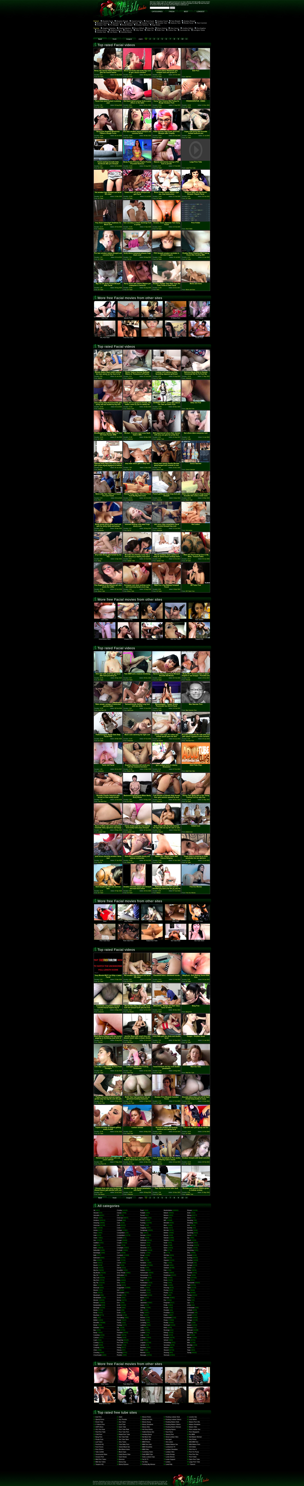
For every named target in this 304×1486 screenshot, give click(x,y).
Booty (95, 1312)
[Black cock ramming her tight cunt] (137, 733)
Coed (118, 1228)
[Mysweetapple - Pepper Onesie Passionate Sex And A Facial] (166, 702)
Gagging (143, 1228)
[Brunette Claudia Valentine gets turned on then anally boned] (108, 794)
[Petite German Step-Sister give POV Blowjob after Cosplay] (166, 130)
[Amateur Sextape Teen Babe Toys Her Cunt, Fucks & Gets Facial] (166, 282)
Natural (166, 1238)
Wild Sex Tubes (176, 639)
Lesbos (168, 1462)
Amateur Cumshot (148, 23)
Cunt (118, 1258)
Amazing (96, 1223)
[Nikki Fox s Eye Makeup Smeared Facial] (166, 583)
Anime (95, 1230)
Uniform (189, 1310)
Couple (119, 1243)
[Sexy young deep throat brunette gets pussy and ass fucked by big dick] (108, 401)
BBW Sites (145, 1449)
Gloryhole (143, 1248)
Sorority (189, 1228)
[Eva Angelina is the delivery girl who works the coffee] (108, 583)
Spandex (190, 1230)
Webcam (190, 1330)
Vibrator (189, 1317)
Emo (118, 1302)
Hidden (142, 1270)
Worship (189, 1345)
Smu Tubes (104, 1384)
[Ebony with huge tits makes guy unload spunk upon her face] (166, 733)
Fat (118, 1327)
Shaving (166, 1352)
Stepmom (190, 1243)
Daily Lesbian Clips (148, 1457)
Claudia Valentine (125, 28)
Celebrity (96, 1347)
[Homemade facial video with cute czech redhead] (108, 1156)
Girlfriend (143, 1240)
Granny (142, 1253)
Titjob (189, 1288)
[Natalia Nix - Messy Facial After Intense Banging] (166, 855)
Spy (188, 1238)
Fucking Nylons (171, 1429)
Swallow (189, 1260)
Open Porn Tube (194, 1459)
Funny (142, 1225)
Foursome (143, 1218)
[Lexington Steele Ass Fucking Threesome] (137, 1065)
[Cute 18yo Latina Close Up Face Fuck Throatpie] (108, 1065)
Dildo (118, 1280)
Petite (165, 1285)
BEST (186, 11)
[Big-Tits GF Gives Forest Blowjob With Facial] (108, 282)
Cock (118, 1225)
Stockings (190, 1245)
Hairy (142, 1260)
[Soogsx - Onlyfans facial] (195, 1034)
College (119, 1230)
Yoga (188, 1350)
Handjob (143, 1263)
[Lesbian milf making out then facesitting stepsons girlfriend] (166, 370)
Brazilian (96, 1315)
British (95, 1320)
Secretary (167, 1345)
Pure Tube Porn (128, 941)
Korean (142, 1320)
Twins (189, 1300)
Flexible (119, 1355)
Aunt (94, 1245)
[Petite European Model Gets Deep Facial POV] (108, 733)
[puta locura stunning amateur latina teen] (108, 855)
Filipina (119, 1337)
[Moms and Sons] (195, 282)
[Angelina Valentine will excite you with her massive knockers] (137, 763)
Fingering (120, 1340)
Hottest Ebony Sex (148, 1432)
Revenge (167, 1330)
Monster (166, 1230)
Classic (119, 1213)
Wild (188, 1342)
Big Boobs (96, 1273)
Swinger (189, 1265)
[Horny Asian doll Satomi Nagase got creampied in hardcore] (137, 282)
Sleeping (190, 1220)
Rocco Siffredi (139, 28)
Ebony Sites (146, 1427)
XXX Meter (192, 1447)
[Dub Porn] (195, 69)
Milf (165, 1220)
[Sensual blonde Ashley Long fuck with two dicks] (137, 702)
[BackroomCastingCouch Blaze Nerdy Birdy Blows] (137, 794)
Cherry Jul (128, 30)
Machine (143, 1347)
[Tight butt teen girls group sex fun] (195, 1126)
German (142, 1235)
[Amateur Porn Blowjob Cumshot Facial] (166, 1095)
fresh (114, 39)
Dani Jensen (175, 28)
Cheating (96, 1352)
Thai (188, 1280)
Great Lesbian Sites (172, 1437)
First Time (120, 1342)
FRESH (171, 11)
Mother (166, 1233)
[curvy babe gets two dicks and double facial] (166, 1034)
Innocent (143, 1290)
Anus (95, 1233)
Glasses (142, 1245)
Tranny (189, 1295)
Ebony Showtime (147, 1424)
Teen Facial (150, 21)
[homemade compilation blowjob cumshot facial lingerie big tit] (108, 1004)
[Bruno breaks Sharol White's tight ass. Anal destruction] (166, 191)
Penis (165, 1280)
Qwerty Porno (128, 318)
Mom (165, 1225)
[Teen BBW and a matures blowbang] (137, 672)
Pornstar (166, 1297)
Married (142, 1352)
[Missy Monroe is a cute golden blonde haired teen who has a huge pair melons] (137, 1156)
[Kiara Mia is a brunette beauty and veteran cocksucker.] (137, 855)
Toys (188, 1293)
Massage (143, 1355)
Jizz (141, 1310)
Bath (94, 1255)
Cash (95, 1340)
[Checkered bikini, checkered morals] (166, 974)
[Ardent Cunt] (195, 824)
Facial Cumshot (137, 21)
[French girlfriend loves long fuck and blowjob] (166, 492)
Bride (95, 1317)
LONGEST (201, 11)
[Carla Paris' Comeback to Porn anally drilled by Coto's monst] (166, 1156)
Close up (120, 1218)
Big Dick (96, 1280)
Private (166, 1307)
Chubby (119, 1210)
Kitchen (142, 1317)
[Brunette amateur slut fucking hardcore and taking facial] (166, 1126)
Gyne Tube (199, 921)
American (96, 1225)
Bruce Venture (162, 28)
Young (189, 1352)
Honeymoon (144, 1275)
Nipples (166, 1240)
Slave (189, 1218)
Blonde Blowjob (127, 25)
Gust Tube (175, 921)
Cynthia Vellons (188, 28)
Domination (120, 1293)
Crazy (119, 1245)
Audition (96, 1243)
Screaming (167, 1342)
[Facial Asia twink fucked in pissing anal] (108, 99)
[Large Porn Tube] (195, 160)
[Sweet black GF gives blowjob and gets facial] (137, 191)
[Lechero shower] (137, 1126)
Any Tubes (152, 921)
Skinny (189, 1215)
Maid (141, 1350)
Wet (188, 1335)
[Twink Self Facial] (108, 763)
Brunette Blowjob (122, 21)
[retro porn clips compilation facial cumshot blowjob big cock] (166, 523)
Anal (94, 1228)
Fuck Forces (152, 619)
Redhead (167, 1325)
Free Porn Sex (193, 1454)
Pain (165, 1270)
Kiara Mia (150, 28)
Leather (142, 1332)
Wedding (190, 1332)
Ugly (188, 1302)
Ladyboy (143, 1325)
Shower (189, 1210)
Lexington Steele (199, 30)
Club (118, 1223)
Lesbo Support (170, 1459)
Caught (95, 1345)
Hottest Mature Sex (172, 1444)
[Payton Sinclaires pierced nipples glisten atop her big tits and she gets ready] (108, 1095)
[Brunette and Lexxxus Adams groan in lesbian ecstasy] (195, 1186)
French (142, 1220)
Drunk (119, 1297)
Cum (118, 1253)
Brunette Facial (108, 21)
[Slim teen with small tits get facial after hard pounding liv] (108, 672)
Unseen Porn (128, 639)
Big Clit (95, 1275)
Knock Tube (152, 318)
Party (165, 1278)
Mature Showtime (194, 1424)
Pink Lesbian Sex (194, 1429)
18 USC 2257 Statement (156, 1484)
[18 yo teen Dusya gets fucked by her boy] (108, 553)
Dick (118, 1278)
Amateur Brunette (132, 23)
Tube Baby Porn (128, 1384)
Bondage (96, 1307)
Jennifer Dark (101, 32)
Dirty (118, 1283)
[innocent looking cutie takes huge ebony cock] (137, 523)
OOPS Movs (199, 318)
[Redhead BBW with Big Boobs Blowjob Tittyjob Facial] (195, 191)
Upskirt (189, 1315)
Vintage (189, 1320)
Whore (189, 1337)
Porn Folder (193, 1457)
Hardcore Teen (175, 23)
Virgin (189, 1322)
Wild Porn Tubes (152, 639)
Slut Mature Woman (195, 1437)
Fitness (119, 1350)
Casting (95, 1342)
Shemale (166, 1355)
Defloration (120, 1275)
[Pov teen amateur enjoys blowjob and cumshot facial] (137, 130)
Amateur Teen (102, 25)
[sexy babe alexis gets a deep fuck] (137, 462)
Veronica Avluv (102, 30)
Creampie (120, 1248)
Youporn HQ (199, 639)
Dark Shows (128, 1403)
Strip (188, 1253)
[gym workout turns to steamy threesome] (166, 763)
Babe (95, 1248)
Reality (166, 1322)
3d (94, 1210)
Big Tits (95, 1283)
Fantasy (119, 1325)
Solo (188, 1225)
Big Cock (96, 1278)
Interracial (143, 1295)
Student (189, 1255)
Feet (118, 1330)
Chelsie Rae (172, 30)
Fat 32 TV (145, 1459)
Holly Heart (139, 30)
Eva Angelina (201, 28)
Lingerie (143, 1342)
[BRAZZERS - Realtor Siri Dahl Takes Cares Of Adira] (166, 1004)
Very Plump (192, 1439)
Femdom (120, 1332)
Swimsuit (190, 1263)
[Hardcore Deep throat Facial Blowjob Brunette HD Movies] (166, 672)
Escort (119, 1307)
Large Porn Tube (194, 1462)
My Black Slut (146, 1437)
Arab (95, 1235)
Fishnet (119, 1345)
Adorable (96, 1215)
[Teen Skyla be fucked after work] (166, 1186)
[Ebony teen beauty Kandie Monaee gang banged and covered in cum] (166, 462)
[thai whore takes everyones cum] (195, 431)
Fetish (119, 1335)
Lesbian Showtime (172, 1449)
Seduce (166, 1347)
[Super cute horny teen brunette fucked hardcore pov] (195, 130)
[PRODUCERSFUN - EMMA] (195, 99)
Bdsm (95, 1263)
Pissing (166, 1290)
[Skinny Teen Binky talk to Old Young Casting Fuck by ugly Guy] (195, 794)
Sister (189, 1213)
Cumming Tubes (147, 1452)
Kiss (141, 1315)
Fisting (119, 1347)
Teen (188, 1278)
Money (166, 1228)
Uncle (189, 1305)
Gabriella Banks (126, 32)
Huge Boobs (156, 25)
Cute (118, 1260)
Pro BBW (192, 1434)
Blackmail (96, 1295)
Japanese (143, 1302)
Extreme (119, 1315)
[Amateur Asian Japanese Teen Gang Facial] (166, 221)
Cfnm (95, 1350)
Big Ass (95, 1270)
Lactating (143, 1322)
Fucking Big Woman (148, 1464)
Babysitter (96, 1250)
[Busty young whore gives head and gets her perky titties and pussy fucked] (108, 523)
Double (119, 1295)
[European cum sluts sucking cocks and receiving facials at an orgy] (137, 583)
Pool (165, 1295)
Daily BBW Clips (147, 1454)
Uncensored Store (105, 639)
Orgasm (166, 1260)
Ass (94, 1240)
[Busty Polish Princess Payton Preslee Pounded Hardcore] (137, 160)
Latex (142, 1327)
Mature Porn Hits (194, 1422)
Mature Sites (193, 1427)
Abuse (165, 1484)
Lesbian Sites (170, 1452)
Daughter (120, 1270)
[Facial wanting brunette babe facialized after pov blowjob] (108, 160)
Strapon (189, 1248)
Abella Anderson (116, 30)
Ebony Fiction (146, 1417)
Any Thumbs (128, 921)
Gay (141, 1233)
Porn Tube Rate (105, 941)
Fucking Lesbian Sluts (173, 1417)
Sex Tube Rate (175, 941)
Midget (166, 1218)
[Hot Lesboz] (195, 523)
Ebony (119, 1300)
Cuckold (119, 1250)
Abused (95, 1213)
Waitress (190, 1327)
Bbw (94, 1260)
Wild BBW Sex (193, 1442)
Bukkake (96, 1327)
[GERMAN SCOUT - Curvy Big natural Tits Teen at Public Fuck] (166, 401)
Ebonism (152, 1403)
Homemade (144, 1273)
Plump (166, 1293)
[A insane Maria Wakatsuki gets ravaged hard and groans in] (166, 69)
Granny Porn (170, 1434)
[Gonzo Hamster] (195, 462)
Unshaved (190, 1312)
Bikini (95, 1285)
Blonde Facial (188, 23)
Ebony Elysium (199, 1403)
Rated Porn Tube (151, 941)
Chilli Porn (152, 337)
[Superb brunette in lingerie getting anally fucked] (108, 1126)
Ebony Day (175, 1403)
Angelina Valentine (109, 28)
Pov (165, 1300)
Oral (165, 1258)
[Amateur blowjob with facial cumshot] (195, 1156)
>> (186, 39)
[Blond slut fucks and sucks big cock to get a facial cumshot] (137, 69)
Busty (95, 1332)
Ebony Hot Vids (147, 1419)
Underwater (191, 1307)
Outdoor (166, 1268)
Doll (118, 1290)
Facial (119, 1320)
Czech (119, 1263)
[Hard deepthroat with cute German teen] (108, 885)
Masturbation (168, 1210)
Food (142, 1210)
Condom (119, 1238)
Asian (95, 1238)
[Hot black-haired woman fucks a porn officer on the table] (137, 99)
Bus (94, 1330)
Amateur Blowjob (189, 21)
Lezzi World (193, 1419)
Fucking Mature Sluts (172, 1422)
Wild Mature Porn (194, 1444)
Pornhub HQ (128, 619)
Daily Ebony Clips (104, 1403)
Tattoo (189, 1270)
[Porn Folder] (195, 221)
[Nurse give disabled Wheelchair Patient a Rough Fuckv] (108, 130)
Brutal (95, 1325)
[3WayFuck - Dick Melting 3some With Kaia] (195, 974)
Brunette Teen (162, 23)
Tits (188, 1290)
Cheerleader (97, 1355)
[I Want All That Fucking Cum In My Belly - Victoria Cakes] (195, 553)
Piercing (166, 1288)
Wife (188, 1340)
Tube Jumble (199, 619)
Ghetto (142, 1238)
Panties (166, 1273)
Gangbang (143, 1230)
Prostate (166, 1310)
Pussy (166, 1320)
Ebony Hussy (146, 1422)
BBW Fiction (146, 1442)
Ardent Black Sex (151, 1384)
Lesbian (142, 1337)
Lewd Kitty (169, 1464)
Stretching (190, 1250)
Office (165, 1250)
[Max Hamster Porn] (195, 702)
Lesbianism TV (170, 1447)
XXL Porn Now (104, 337)
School (166, 1340)
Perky (165, 1283)
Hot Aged (169, 1439)
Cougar (119, 1240)
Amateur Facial (162, 21)
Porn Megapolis (194, 1432)
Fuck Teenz (169, 1432)
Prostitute (167, 1312)
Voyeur (189, 1325)
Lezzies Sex (193, 1417)
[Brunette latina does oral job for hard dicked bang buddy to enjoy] (195, 1095)
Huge (142, 1280)
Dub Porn (105, 318)
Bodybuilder (97, 1305)
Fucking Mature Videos (173, 1424)
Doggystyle (120, 1288)
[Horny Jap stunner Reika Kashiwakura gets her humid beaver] (108, 69)
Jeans (142, 1305)
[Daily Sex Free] (195, 401)
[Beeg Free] (195, 1004)
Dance (119, 1268)
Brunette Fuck (118, 23)
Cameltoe (96, 1335)
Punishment (167, 1317)
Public (166, 1315)
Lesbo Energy (170, 1454)
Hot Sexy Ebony (147, 1429)
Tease (189, 1275)
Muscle (166, 1235)
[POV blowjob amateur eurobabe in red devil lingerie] (166, 251)
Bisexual (96, 1288)
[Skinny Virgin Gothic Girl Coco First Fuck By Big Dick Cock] (137, 492)
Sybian (189, 1268)
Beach (95, 1265)
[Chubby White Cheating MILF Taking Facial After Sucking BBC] (195, 251)
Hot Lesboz (169, 1442)
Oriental (166, 1265)
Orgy (165, 1263)
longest (129, 39)
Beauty (95, 1268)
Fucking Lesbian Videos (173, 1419)
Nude (165, 1243)
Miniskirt (166, 1223)
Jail (141, 1300)
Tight (188, 1285)
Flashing (119, 1352)
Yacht (189, 1347)
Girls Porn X (193, 1449)
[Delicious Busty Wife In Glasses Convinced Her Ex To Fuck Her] (195, 370)
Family (119, 1322)
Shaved (166, 1350)
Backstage (96, 1253)
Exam (119, 1310)
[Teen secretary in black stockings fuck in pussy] (137, 221)
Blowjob (96, 1302)
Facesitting (120, 1317)
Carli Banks (113, 32)
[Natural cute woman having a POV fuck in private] (166, 160)
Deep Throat (121, 1273)
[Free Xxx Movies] (195, 885)
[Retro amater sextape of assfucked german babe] (108, 702)
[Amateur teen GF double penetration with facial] (137, 1186)
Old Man (166, 1255)
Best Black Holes (175, 1384)
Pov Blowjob (114, 25)
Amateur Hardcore (142, 25)
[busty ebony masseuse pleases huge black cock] (137, 251)
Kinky (142, 1312)
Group (142, 1255)
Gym (141, 1258)
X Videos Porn (175, 318)
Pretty (165, 1305)
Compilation (121, 1235)
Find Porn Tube (128, 337)
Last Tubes (104, 619)
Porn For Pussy (194, 1452)
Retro (165, 1327)
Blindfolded (97, 1297)
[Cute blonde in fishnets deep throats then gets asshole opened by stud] (166, 794)
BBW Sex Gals (147, 1444)
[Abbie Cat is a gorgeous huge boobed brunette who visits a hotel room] (195, 492)
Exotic (119, 1312)
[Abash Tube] (101, 17)
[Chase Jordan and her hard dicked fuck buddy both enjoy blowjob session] (137, 824)
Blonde (95, 1300)
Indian (142, 1288)
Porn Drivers (176, 619)
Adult (104, 921)
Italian (142, 1297)
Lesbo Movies (170, 1457)
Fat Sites (145, 1462)
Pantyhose (167, 1275)
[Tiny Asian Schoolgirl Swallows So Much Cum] (108, 221)
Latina (142, 1330)
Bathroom (96, 1258)
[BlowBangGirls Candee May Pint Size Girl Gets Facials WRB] (108, 431)
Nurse (166, 1245)
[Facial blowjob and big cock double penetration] (166, 1065)
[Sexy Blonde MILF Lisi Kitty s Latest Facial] (108, 974)
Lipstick (142, 1345)
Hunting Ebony (147, 1434)
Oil (164, 1253)
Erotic (119, 1305)
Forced (142, 1215)
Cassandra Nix (185, 30)
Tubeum (192, 1464)
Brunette (96, 1322)
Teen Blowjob (175, 21)
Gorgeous (143, 1250)
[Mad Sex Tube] (195, 1065)
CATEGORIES (157, 11)
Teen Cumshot (202, 23)
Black (95, 1293)
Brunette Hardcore (103, 23)
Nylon (165, 1248)
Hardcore (143, 1265)
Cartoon (96, 1337)
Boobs (95, 1310)
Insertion (143, 1293)
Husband (143, 1285)
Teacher (189, 1273)
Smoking (190, 1223)
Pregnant (167, 1302)
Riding (166, 1332)
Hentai (142, 1268)
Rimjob (166, 1335)
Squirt (189, 1240)
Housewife (143, 1278)
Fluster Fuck (199, 337)
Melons (166, 1215)
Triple (189, 1297)
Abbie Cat (150, 30)
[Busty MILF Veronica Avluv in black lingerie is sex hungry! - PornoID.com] (195, 672)
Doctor (119, 1285)
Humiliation (144, 1283)
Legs (141, 1335)
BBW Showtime (147, 1447)
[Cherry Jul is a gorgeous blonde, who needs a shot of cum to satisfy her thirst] (137, 401)
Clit (118, 1215)
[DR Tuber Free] (195, 583)
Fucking (142, 1223)
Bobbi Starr (161, 30)
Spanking (190, 1233)
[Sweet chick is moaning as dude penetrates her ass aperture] (195, 855)
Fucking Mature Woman (173, 1427)
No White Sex (146, 1439)
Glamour (143, 1243)
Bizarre (95, 1290)
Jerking (142, 1307)
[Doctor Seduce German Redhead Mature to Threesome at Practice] (137, 370)
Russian (166, 1337)
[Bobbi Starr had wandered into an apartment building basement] (137, 1095)
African (95, 1218)
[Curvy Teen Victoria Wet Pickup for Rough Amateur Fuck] (166, 99)
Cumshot (120, 1255)
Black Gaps (199, 1384)
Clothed (119, 1220)
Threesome (190, 1283)
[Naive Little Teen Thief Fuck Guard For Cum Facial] (108, 492)
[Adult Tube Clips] (195, 763)
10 (182, 39)
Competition (121, 1233)
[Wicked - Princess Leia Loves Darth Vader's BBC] (137, 431)
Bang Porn (175, 337)
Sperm (189, 1235)
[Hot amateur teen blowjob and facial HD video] (108, 191)
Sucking (189, 1258)
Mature (166, 1213)
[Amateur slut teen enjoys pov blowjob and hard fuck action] (137, 885)
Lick (141, 1340)
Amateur (96, 1220)
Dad (118, 1265)
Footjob (142, 1213)
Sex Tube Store (199, 941)
